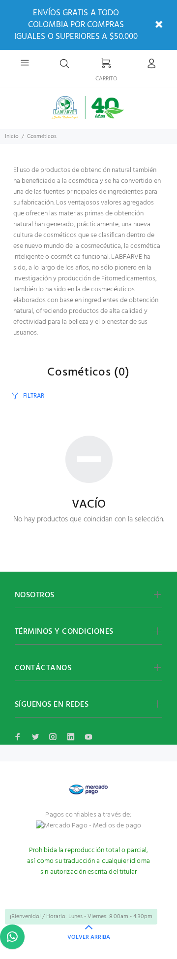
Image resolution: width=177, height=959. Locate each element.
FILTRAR (33, 396)
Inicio (12, 136)
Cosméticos (42, 136)
